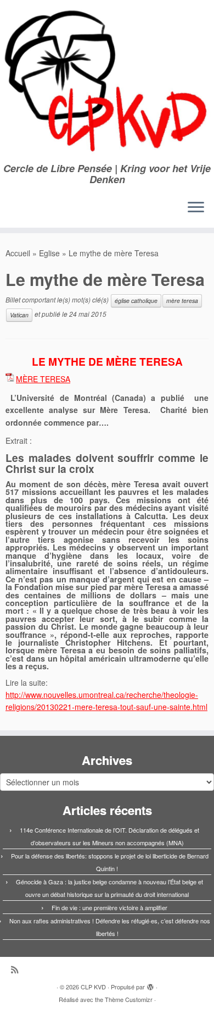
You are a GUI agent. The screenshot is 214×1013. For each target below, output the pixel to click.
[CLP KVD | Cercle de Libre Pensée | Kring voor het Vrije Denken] (107, 81)
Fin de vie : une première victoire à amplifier (109, 907)
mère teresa (182, 300)
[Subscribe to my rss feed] (17, 969)
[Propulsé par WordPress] (150, 984)
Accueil (17, 252)
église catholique (136, 300)
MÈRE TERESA (43, 378)
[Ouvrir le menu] (196, 208)
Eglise (49, 252)
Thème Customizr (129, 999)
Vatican (19, 315)
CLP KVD (93, 986)
